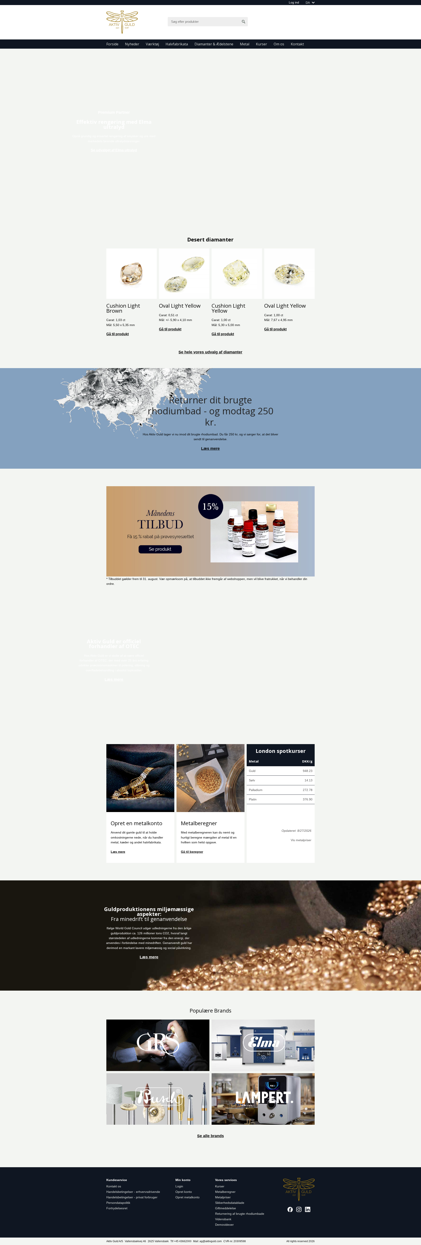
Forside (112, 44)
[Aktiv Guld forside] (122, 22)
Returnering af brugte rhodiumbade (239, 1213)
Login (179, 1186)
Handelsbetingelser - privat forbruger (131, 1197)
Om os (279, 44)
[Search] (243, 21)
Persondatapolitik (118, 1202)
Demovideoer (224, 1224)
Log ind (294, 2)
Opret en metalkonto (136, 823)
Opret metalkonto (187, 1197)
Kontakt (297, 44)
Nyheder (132, 44)
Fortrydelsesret (116, 1208)
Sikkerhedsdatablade (229, 1202)
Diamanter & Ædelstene (213, 44)
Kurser (261, 44)
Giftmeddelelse (225, 1208)
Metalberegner (199, 823)
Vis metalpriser (301, 840)
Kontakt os (113, 1186)
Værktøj (152, 44)
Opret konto (183, 1192)
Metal (244, 44)
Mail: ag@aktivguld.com (207, 1241)
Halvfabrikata (177, 44)
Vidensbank (223, 1219)
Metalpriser (223, 1197)
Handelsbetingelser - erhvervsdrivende (133, 1192)
